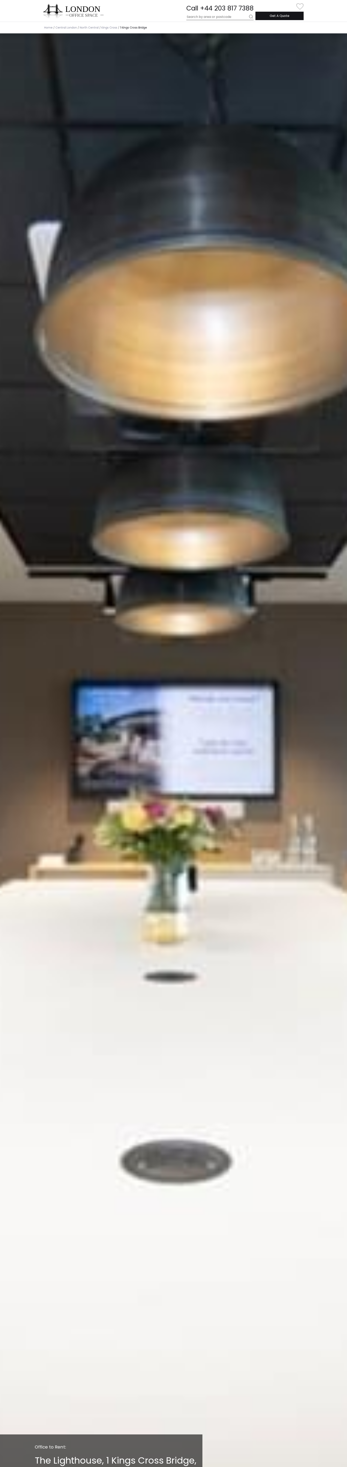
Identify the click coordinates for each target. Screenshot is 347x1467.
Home (48, 28)
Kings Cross (109, 28)
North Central (89, 28)
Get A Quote (279, 15)
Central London (66, 28)
